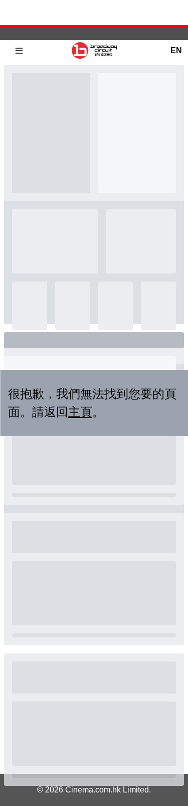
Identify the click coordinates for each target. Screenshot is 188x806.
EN (175, 50)
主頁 (80, 412)
